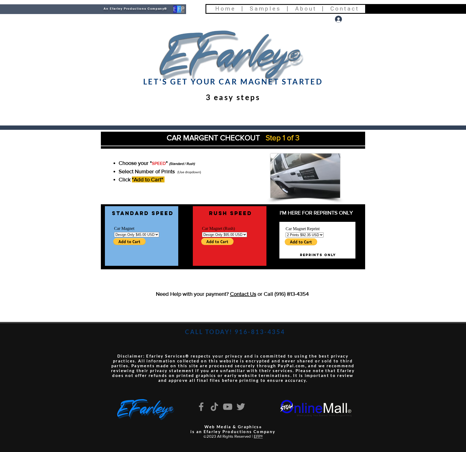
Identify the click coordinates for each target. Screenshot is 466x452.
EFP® (258, 436)
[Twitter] (240, 406)
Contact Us (243, 294)
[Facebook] (201, 406)
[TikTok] (214, 406)
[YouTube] (227, 406)
